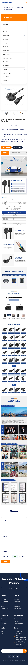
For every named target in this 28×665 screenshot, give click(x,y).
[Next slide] (26, 114)
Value (2, 606)
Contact (16, 628)
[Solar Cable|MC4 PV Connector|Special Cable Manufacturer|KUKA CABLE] (6, 2)
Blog (2, 631)
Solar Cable (6, 28)
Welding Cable (6, 46)
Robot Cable (6, 35)
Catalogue (3, 619)
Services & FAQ (5, 608)
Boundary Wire (6, 39)
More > (15, 611)
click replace (22, 556)
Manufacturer (4, 601)
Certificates (4, 623)
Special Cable (6, 77)
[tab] (5, 153)
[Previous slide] (2, 114)
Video (2, 633)
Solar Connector (7, 31)
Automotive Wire (7, 54)
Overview (3, 599)
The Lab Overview (18, 619)
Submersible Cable (7, 58)
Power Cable (6, 65)
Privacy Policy (14, 662)
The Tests (16, 621)
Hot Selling (5, 24)
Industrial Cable (7, 73)
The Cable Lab (18, 615)
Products (16, 595)
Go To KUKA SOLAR (14, 588)
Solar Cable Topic (18, 623)
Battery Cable (6, 43)
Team (2, 604)
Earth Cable (6, 61)
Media (3, 628)
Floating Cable (6, 80)
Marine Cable (6, 50)
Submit (5, 561)
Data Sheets (4, 621)
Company (4, 595)
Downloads (4, 615)
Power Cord (6, 69)
